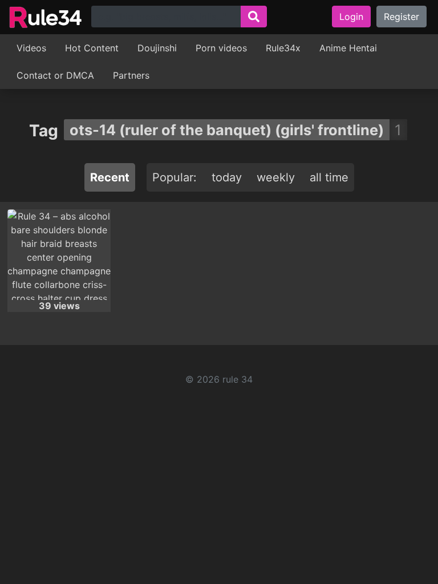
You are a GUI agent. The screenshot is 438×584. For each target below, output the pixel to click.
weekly (276, 177)
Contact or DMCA (55, 75)
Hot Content (92, 48)
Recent (109, 177)
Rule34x (283, 48)
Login (351, 16)
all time (329, 177)
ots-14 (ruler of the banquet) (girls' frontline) (227, 130)
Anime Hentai (348, 48)
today (227, 177)
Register (401, 16)
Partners (131, 75)
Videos (31, 48)
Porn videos (221, 48)
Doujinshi (157, 48)
